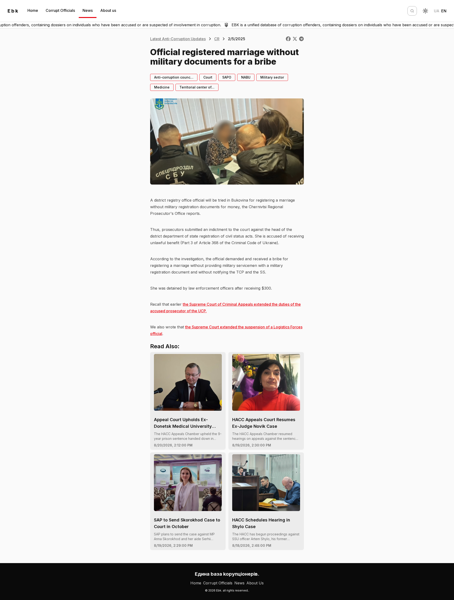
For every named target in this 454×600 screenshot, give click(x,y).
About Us (255, 583)
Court (207, 77)
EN (443, 11)
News (88, 10)
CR (216, 38)
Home (32, 10)
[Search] (412, 11)
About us (108, 10)
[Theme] (425, 11)
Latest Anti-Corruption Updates (178, 38)
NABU (245, 77)
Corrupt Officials (60, 10)
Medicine (162, 87)
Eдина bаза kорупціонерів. (227, 574)
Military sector (272, 77)
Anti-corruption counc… (173, 77)
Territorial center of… (196, 87)
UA (436, 11)
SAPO (226, 77)
